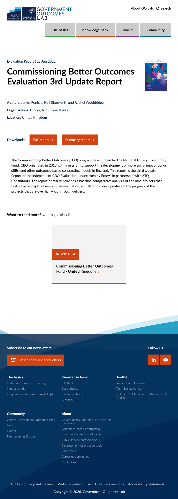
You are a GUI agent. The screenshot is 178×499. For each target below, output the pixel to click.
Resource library (72, 394)
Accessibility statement (146, 484)
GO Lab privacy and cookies (32, 484)
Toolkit (127, 30)
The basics (60, 30)
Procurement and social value (81, 434)
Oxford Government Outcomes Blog (31, 419)
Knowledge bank (95, 30)
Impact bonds (16, 388)
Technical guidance (128, 388)
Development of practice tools (82, 445)
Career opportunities (75, 456)
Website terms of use (74, 484)
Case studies (70, 388)
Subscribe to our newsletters (39, 360)
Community (156, 30)
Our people (69, 451)
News (11, 425)
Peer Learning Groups (21, 436)
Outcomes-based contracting (26, 383)
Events (11, 431)
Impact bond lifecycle (130, 383)
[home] (39, 13)
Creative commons (109, 484)
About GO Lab (142, 8)
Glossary (67, 400)
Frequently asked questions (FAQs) (30, 394)
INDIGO (67, 383)
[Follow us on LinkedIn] (153, 360)
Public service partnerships (79, 440)
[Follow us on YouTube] (165, 360)
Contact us (69, 462)
